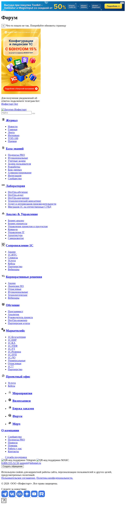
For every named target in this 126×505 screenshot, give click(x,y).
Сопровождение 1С (19, 245)
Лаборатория (15, 186)
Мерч (16, 424)
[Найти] (33, 113)
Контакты (13, 451)
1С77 (11, 366)
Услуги (12, 260)
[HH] (19, 496)
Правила (13, 442)
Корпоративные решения (24, 277)
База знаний (15, 148)
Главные (12, 129)
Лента (11, 132)
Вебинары (13, 269)
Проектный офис (18, 376)
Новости (13, 126)
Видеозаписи (21, 400)
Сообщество (15, 178)
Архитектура (15, 235)
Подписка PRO (16, 155)
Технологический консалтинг (24, 201)
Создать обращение (12, 466)
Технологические (17, 295)
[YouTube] (34, 496)
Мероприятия (22, 393)
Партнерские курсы (19, 323)
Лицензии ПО (16, 286)
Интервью (13, 135)
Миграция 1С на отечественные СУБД (29, 206)
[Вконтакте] (12, 496)
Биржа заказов (23, 408)
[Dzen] (27, 496)
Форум (17, 416)
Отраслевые (14, 289)
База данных (15, 169)
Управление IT (16, 232)
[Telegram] (5, 496)
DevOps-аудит (15, 195)
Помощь (12, 445)
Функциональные (18, 158)
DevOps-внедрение (18, 198)
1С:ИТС (12, 254)
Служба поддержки (16, 457)
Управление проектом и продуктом (28, 226)
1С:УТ (11, 348)
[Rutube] (41, 496)
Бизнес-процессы (17, 223)
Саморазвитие (16, 238)
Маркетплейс (15, 330)
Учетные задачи (17, 160)
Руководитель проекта (20, 317)
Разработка (14, 166)
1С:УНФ (13, 345)
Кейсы (11, 263)
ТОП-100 (13, 138)
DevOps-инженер (17, 320)
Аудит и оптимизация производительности (32, 203)
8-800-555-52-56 (10, 463)
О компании (10, 430)
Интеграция (14, 175)
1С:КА (11, 342)
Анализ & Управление (22, 214)
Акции (12, 251)
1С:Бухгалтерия (17, 337)
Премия (12, 141)
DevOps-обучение (18, 192)
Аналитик (13, 314)
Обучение (13, 305)
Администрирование (20, 172)
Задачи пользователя (19, 163)
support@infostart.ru (30, 463)
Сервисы (13, 257)
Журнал (12, 120)
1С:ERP (12, 340)
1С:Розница (14, 351)
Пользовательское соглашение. (18, 478)
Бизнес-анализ (16, 220)
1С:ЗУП (12, 354)
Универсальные (16, 360)
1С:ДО (11, 357)
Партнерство (15, 266)
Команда (13, 229)
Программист (15, 311)
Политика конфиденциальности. (54, 478)
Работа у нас (15, 448)
